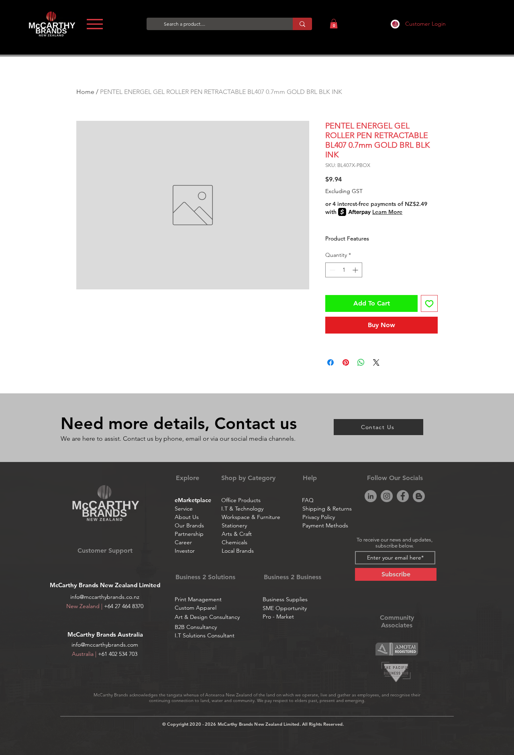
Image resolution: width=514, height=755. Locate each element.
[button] (334, 23)
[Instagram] (387, 496)
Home (85, 92)
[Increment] (356, 270)
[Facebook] (403, 496)
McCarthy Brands (92, 634)
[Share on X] (376, 362)
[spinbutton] (344, 270)
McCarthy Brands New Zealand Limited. (259, 724)
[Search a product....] (302, 24)
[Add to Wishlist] (429, 303)
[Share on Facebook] (330, 362)
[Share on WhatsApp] (361, 362)
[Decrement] (331, 270)
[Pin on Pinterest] (346, 362)
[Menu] (94, 24)
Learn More (387, 212)
